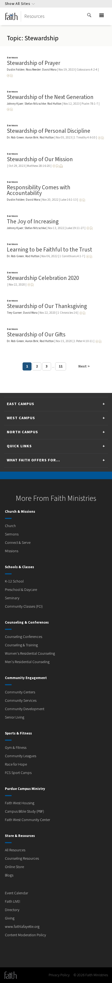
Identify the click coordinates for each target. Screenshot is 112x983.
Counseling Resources (22, 858)
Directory (12, 910)
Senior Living (14, 717)
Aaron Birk (31, 137)
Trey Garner (14, 313)
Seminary (12, 598)
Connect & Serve (17, 542)
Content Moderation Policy (25, 935)
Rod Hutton (54, 104)
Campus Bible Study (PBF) (24, 811)
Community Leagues (20, 756)
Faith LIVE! (12, 901)
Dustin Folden (15, 70)
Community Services (20, 700)
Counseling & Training (21, 645)
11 (61, 366)
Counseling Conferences (23, 637)
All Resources (15, 850)
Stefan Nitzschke (35, 104)
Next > (84, 366)
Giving (9, 918)
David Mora (49, 70)
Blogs (9, 875)
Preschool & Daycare (21, 590)
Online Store (14, 867)
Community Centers (20, 692)
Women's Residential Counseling (30, 653)
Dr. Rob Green (15, 137)
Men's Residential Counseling (27, 662)
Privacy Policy (59, 975)
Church (10, 526)
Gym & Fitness (15, 747)
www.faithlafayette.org (22, 926)
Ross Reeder (33, 70)
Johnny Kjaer (15, 104)
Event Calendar (16, 893)
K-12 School (14, 581)
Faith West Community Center (27, 820)
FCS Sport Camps (18, 773)
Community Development (24, 709)
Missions (11, 551)
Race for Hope (16, 764)
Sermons (11, 534)
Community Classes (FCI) (24, 606)
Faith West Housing (19, 803)
